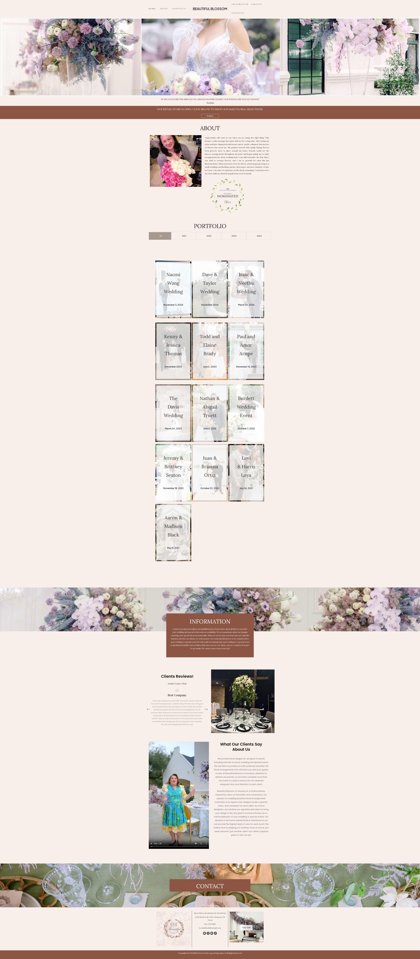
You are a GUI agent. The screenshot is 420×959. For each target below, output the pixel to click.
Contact (256, 4)
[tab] (160, 236)
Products (238, 13)
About (164, 9)
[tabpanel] (210, 57)
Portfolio (179, 9)
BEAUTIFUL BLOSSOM (210, 9)
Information (240, 4)
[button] (210, 116)
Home (152, 9)
